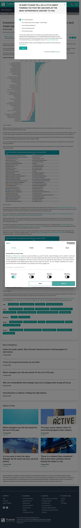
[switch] (31, 277)
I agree (23, 48)
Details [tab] (32, 247)
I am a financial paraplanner (29, 25)
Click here (57, 51)
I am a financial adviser (27, 19)
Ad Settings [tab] (49, 247)
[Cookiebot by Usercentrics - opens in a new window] (68, 243)
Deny (40, 283)
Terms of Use (22, 44)
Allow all (63, 283)
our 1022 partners (16, 256)
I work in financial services (28, 28)
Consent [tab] (13, 247)
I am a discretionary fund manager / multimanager (34, 22)
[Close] (64, 4)
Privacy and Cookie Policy (51, 39)
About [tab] (67, 247)
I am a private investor (27, 31)
